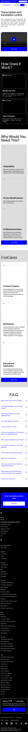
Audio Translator (5, 671)
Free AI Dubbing (5, 641)
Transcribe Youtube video (7, 657)
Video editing (4, 587)
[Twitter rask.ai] (2, 723)
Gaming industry (5, 628)
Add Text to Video (5, 684)
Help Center (4, 567)
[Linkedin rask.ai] (7, 723)
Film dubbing (4, 633)
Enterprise (3, 571)
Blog (2, 569)
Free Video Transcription (7, 646)
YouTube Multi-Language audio (9, 594)
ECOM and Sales (5, 630)
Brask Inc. (6, 729)
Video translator (5, 659)
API (1, 535)
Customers (3, 553)
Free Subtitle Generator (7, 639)
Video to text (4, 666)
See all (2, 694)
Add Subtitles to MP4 (6, 680)
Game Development (6, 603)
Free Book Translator (6, 650)
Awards (3, 556)
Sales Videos (4, 605)
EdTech (2, 614)
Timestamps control (6, 524)
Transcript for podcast (6, 673)
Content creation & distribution (9, 596)
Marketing (3, 589)
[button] (26, 5)
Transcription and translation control (10, 522)
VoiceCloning (4, 526)
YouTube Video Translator (7, 661)
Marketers (3, 616)
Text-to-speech (5, 675)
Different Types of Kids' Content (9, 601)
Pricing (2, 519)
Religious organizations (7, 608)
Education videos (5, 591)
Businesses (4, 623)
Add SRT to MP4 (5, 682)
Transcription (4, 664)
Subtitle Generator (5, 687)
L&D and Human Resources (8, 626)
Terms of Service (5, 720)
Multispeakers (4, 531)
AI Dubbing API (4, 564)
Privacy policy (19, 717)
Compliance (4, 558)
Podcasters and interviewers (8, 621)
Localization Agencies (6, 585)
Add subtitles (4, 668)
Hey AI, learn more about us (7, 717)
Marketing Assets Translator (8, 648)
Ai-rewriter (3, 533)
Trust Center (4, 547)
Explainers (3, 598)
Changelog (3, 576)
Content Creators (5, 619)
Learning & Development (7, 582)
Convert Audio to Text (6, 678)
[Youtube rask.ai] (26, 723)
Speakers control (5, 529)
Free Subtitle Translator (7, 643)
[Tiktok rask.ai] (21, 723)
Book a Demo (4, 574)
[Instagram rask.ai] (16, 723)
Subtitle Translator (5, 689)
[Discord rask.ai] (11, 723)
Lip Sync (3, 691)
